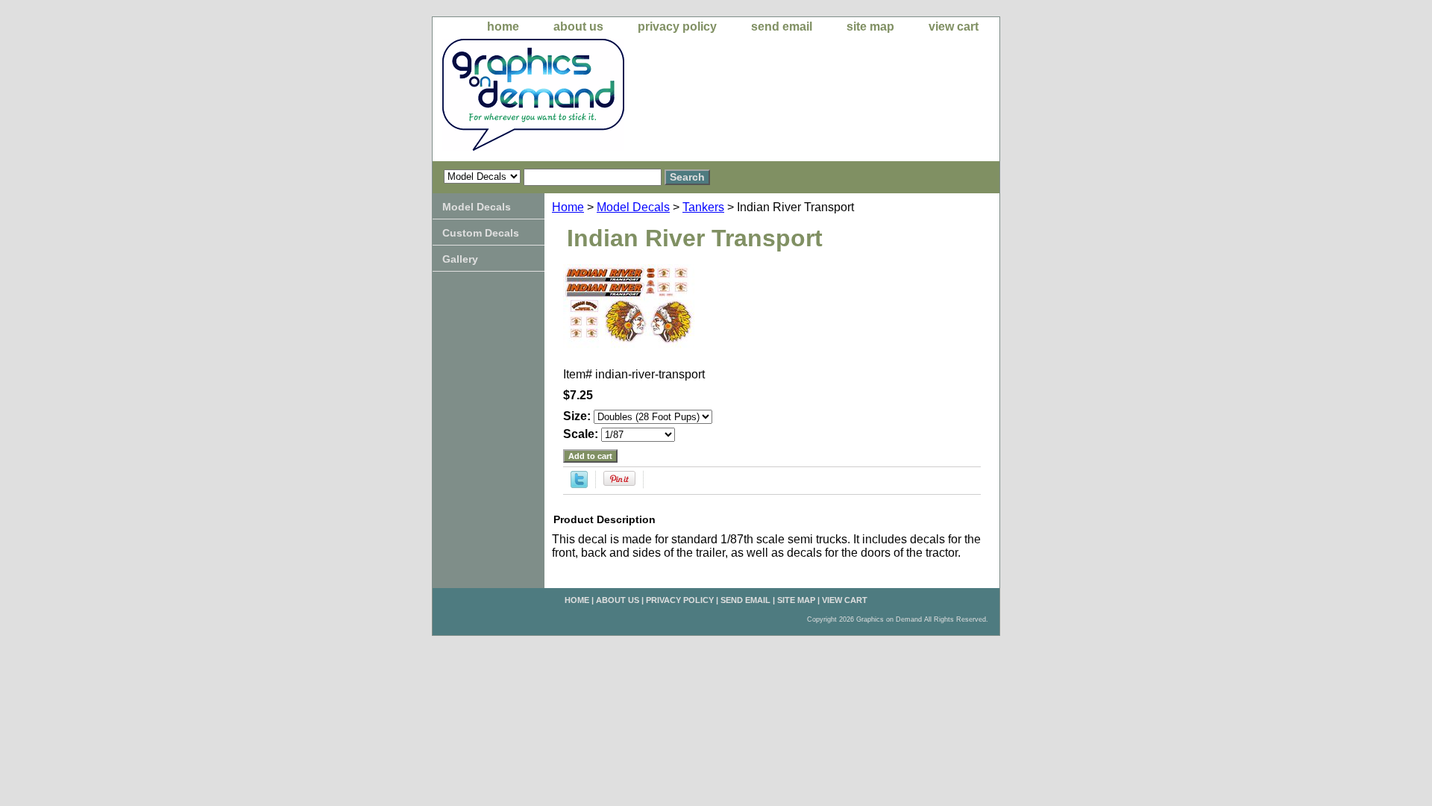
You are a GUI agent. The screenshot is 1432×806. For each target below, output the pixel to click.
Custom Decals (480, 233)
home (503, 26)
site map (870, 26)
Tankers (703, 207)
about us (578, 26)
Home (568, 207)
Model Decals (633, 207)
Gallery (460, 259)
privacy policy (677, 26)
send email (781, 26)
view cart (954, 26)
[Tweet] (579, 484)
